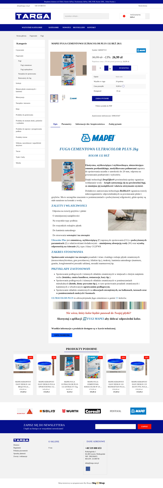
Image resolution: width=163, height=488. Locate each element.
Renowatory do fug (24, 78)
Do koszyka (124, 68)
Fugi (20, 61)
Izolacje (19, 83)
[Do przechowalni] (134, 68)
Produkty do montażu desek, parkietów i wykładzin (29, 122)
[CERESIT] (93, 411)
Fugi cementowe (26, 65)
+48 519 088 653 (40, 6)
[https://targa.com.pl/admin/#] (61, 335)
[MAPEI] (141, 50)
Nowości (67, 27)
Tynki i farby (20, 157)
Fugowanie (20, 56)
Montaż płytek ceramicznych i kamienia (26, 90)
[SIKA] (24, 411)
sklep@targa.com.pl (23, 6)
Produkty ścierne (22, 137)
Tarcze (18, 151)
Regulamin (17, 448)
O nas (50, 448)
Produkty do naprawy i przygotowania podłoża (29, 130)
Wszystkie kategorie (31, 27)
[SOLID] (47, 411)
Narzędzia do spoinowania (27, 74)
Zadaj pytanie (102, 98)
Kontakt (91, 27)
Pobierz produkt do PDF (104, 106)
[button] (53, 442)
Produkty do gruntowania (24, 115)
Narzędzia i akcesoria (23, 103)
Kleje (18, 109)
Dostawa (16, 445)
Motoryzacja (20, 97)
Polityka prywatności (20, 451)
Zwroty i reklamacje (20, 456)
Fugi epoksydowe (27, 69)
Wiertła (18, 163)
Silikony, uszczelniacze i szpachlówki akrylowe (28, 144)
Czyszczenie (20, 50)
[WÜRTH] (70, 411)
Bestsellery (79, 27)
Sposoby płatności (19, 453)
